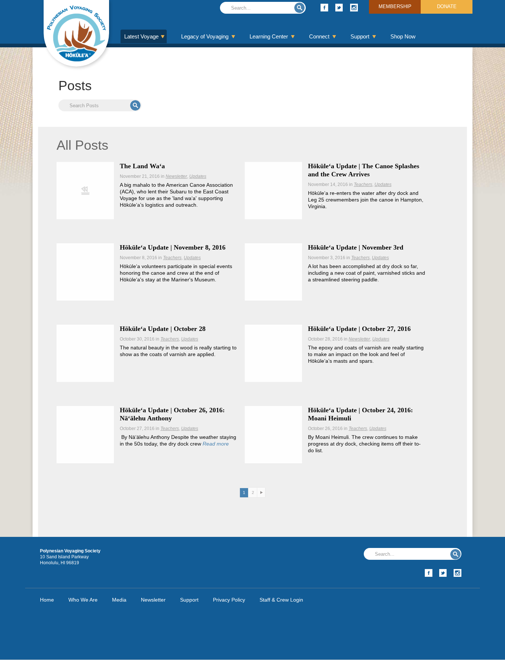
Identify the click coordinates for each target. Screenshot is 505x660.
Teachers (363, 184)
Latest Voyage (141, 36)
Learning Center (269, 36)
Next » (261, 492)
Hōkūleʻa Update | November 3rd (355, 247)
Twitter (339, 7)
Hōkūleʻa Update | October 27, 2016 (359, 328)
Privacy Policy (229, 600)
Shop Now (403, 36)
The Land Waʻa (142, 166)
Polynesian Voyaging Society (76, 33)
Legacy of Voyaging (204, 36)
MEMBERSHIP (395, 6)
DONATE (447, 6)
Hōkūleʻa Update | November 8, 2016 (173, 247)
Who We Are (83, 600)
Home (47, 600)
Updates (197, 176)
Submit (299, 8)
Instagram (354, 7)
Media (119, 600)
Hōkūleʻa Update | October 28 (163, 328)
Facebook (324, 7)
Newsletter (176, 176)
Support (359, 36)
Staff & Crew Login (281, 600)
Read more (216, 444)
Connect (319, 36)
